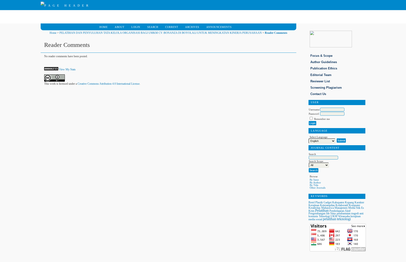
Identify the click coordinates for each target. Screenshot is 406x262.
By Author (315, 182)
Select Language (319, 137)
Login (135, 27)
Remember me (322, 119)
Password (314, 113)
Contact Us (318, 94)
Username (314, 109)
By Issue (314, 179)
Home (103, 27)
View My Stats (67, 69)
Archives (192, 27)
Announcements (218, 27)
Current (171, 27)
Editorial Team (321, 75)
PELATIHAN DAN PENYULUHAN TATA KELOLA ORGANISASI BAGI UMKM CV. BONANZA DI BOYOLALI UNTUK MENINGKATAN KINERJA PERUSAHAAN (160, 32)
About (119, 27)
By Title (314, 185)
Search (152, 27)
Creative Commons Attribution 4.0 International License (109, 83)
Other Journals (317, 187)
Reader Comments (276, 32)
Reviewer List (320, 81)
